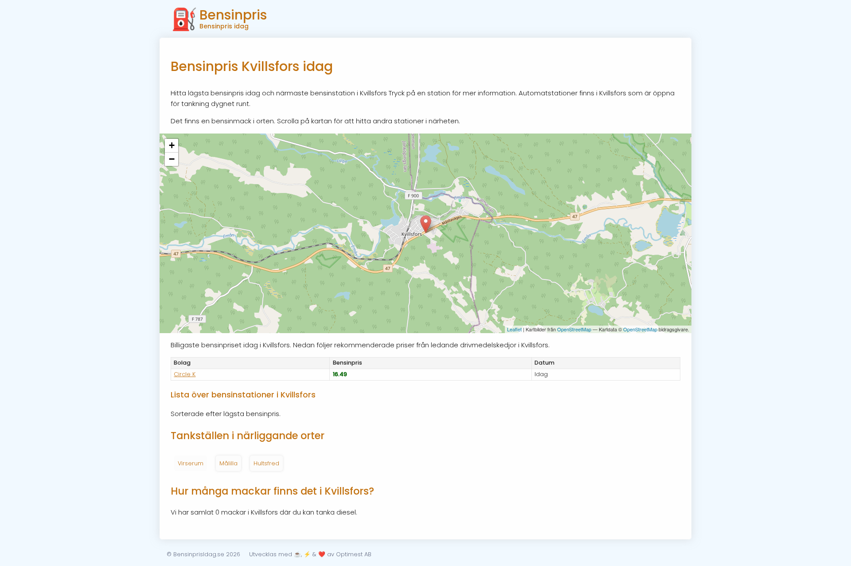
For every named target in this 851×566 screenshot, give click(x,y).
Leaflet (514, 329)
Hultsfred (266, 463)
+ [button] (172, 145)
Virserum (190, 463)
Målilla (228, 463)
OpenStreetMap (574, 329)
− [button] (172, 159)
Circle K (184, 374)
